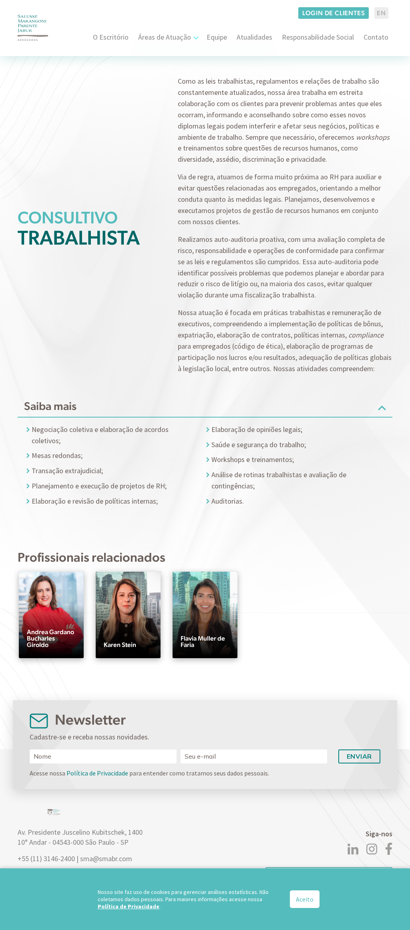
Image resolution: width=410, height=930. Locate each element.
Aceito (305, 899)
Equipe (217, 37)
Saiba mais (50, 406)
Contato (376, 37)
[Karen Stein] (128, 613)
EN (381, 13)
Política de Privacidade (97, 773)
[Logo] (33, 28)
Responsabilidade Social (318, 37)
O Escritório (111, 37)
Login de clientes (333, 13)
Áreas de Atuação (164, 37)
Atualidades (254, 37)
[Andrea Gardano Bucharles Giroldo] (51, 613)
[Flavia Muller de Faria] (205, 613)
